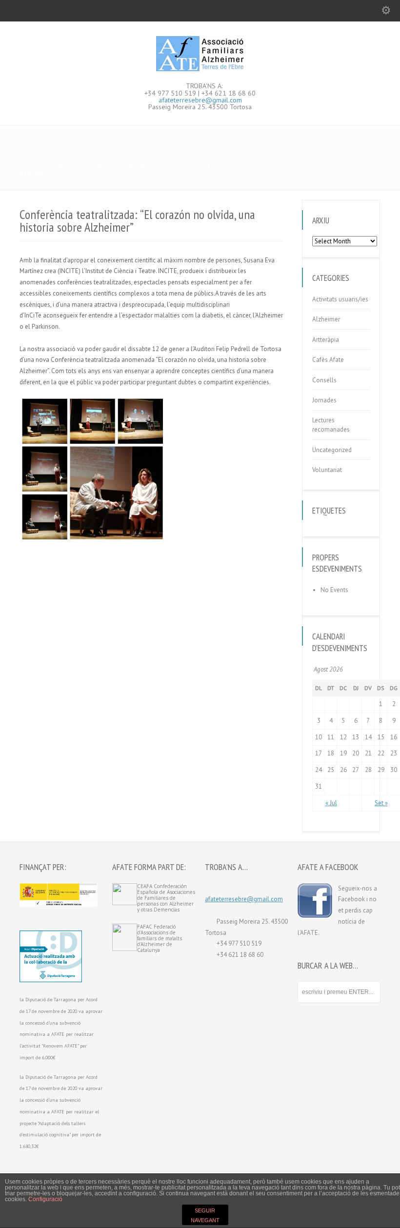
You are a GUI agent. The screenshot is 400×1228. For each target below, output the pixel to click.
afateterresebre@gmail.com (200, 100)
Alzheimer (326, 319)
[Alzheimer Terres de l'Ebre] (200, 69)
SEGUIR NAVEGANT (205, 1215)
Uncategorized (332, 450)
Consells (324, 380)
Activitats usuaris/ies (340, 299)
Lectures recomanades (331, 425)
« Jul (331, 803)
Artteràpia (325, 340)
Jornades (324, 400)
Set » (381, 803)
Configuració (45, 1199)
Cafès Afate (328, 360)
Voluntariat (327, 470)
